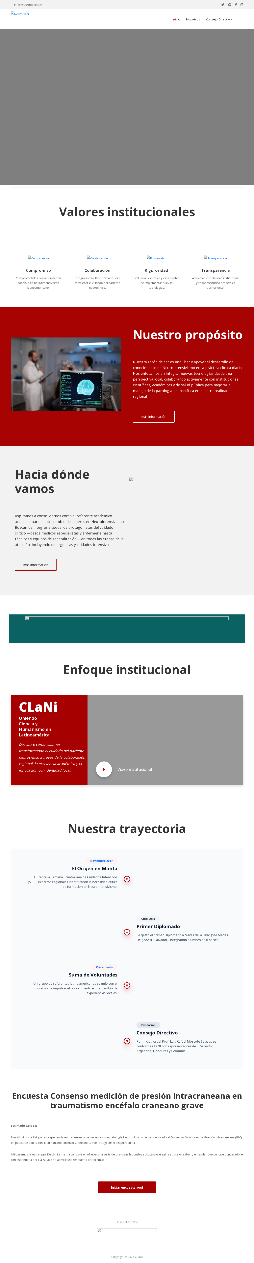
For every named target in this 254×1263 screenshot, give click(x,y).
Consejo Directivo (219, 19)
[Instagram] (242, 4)
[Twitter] (222, 4)
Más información (29, 123)
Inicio (176, 19)
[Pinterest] (229, 4)
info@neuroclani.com (28, 5)
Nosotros (193, 19)
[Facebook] (236, 4)
